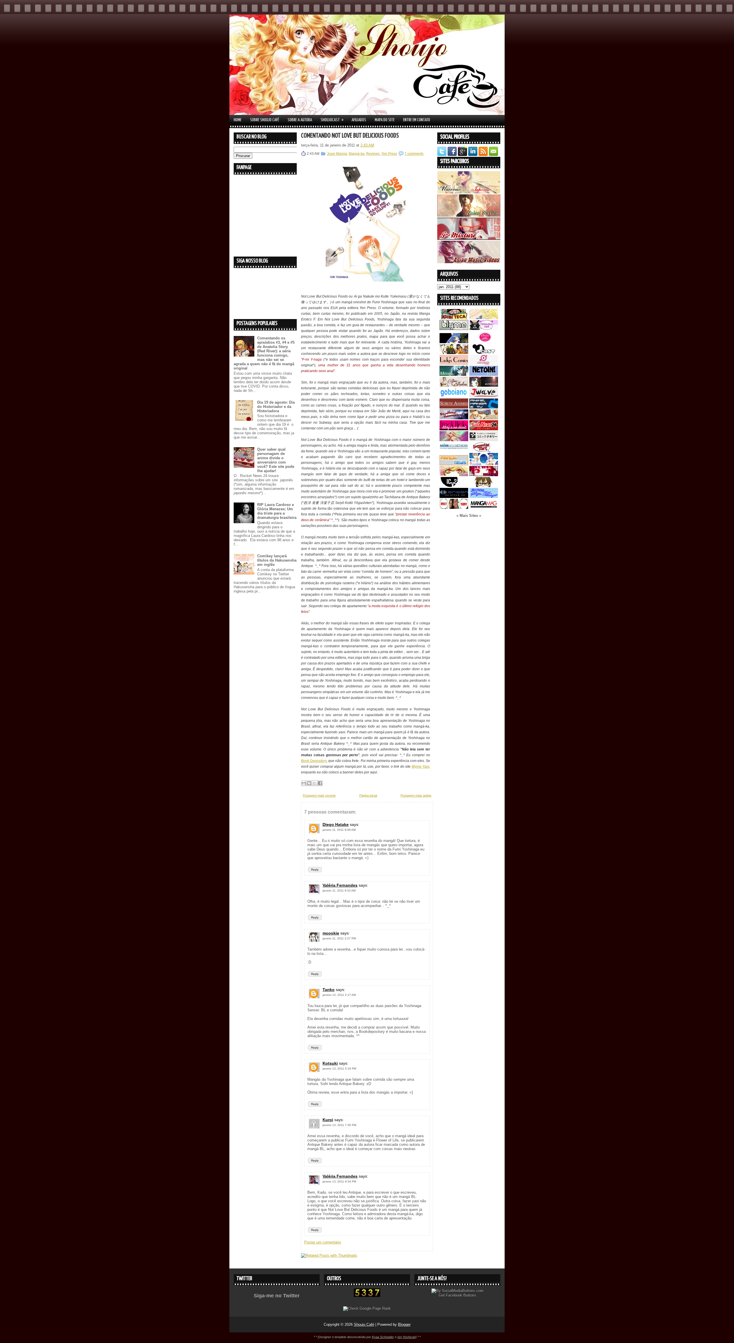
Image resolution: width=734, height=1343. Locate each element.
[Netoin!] (483, 374)
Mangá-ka (356, 154)
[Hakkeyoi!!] (483, 486)
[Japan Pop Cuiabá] (483, 363)
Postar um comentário (322, 1242)
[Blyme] (454, 329)
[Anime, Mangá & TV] (483, 407)
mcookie (331, 933)
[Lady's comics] (454, 363)
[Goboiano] (454, 396)
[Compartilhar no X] (314, 783)
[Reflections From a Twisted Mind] (454, 353)
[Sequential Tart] (483, 451)
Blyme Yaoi (420, 767)
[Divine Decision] (483, 418)
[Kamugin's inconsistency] (454, 440)
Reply (315, 869)
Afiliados (359, 120)
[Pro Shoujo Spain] (483, 475)
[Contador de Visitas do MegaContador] (367, 1295)
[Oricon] (454, 496)
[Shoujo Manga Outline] (454, 475)
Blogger (404, 1324)
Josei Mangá (337, 154)
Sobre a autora (300, 120)
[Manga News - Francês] (454, 464)
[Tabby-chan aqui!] (483, 329)
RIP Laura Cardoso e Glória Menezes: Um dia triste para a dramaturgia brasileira (276, 511)
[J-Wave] (483, 396)
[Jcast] (483, 353)
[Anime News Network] (454, 451)
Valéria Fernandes (340, 885)
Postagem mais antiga (416, 795)
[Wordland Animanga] (454, 418)
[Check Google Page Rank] (367, 1308)
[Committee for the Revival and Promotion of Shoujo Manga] (483, 496)
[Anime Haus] (483, 385)
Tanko (329, 989)
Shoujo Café (364, 1324)
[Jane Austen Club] (454, 385)
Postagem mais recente (319, 795)
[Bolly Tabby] (454, 507)
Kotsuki (330, 1063)
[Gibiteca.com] (454, 318)
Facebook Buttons (461, 1295)
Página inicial (368, 795)
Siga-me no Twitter (277, 1296)
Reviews (373, 154)
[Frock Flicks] (454, 429)
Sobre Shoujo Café (264, 120)
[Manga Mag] (483, 507)
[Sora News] (483, 429)
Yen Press (389, 154)
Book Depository (314, 761)
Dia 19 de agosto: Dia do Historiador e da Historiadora (276, 406)
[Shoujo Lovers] (483, 464)
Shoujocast (332, 120)
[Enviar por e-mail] (304, 783)
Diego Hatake (336, 824)
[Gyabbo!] (454, 342)
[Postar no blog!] (309, 783)
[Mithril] (454, 374)
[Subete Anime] (454, 407)
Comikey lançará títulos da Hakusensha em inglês (276, 560)
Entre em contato (416, 120)
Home (237, 120)
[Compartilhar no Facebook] (320, 783)
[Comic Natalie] (483, 440)
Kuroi (328, 1119)
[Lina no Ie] (483, 318)
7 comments (414, 154)
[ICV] (454, 486)
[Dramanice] (483, 342)
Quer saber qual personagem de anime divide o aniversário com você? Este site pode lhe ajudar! (275, 460)
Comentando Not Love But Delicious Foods (350, 135)
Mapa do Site (385, 120)
